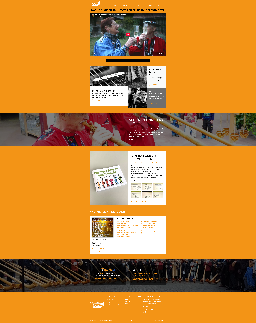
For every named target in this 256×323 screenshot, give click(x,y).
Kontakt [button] (95, 251)
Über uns (148, 5)
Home (115, 5)
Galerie (137, 5)
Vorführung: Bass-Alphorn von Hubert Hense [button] (145, 274)
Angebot (124, 5)
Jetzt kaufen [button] (97, 248)
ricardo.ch (103, 273)
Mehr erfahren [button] (135, 139)
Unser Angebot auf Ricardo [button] (105, 278)
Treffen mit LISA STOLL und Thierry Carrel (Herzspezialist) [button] (146, 279)
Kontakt (161, 5)
